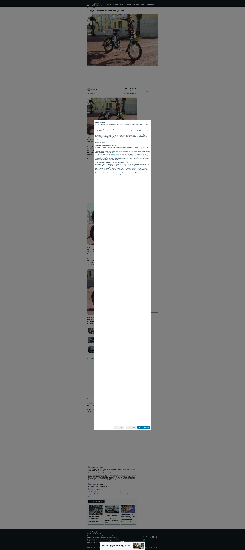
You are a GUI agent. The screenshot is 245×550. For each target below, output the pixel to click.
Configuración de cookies (100, 139)
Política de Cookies (111, 137)
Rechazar (119, 427)
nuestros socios (113, 154)
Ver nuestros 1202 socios (101, 176)
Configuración (131, 427)
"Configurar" (97, 159)
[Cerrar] (144, 540)
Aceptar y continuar (143, 427)
